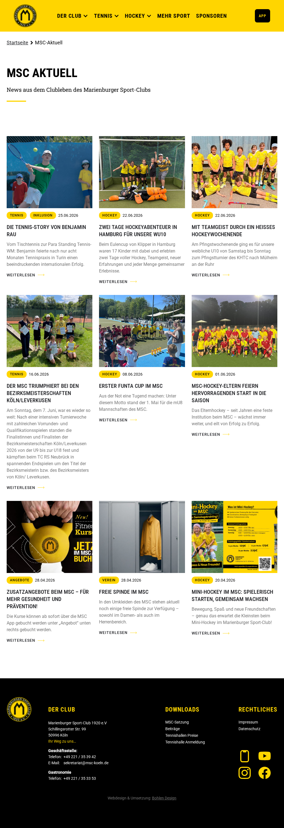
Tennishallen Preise (181, 735)
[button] (72, 16)
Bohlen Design (164, 798)
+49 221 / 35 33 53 (80, 778)
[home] (25, 15)
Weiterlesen (21, 275)
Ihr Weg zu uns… (62, 741)
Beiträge (172, 729)
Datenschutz (249, 729)
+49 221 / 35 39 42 (80, 757)
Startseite (17, 42)
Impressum (248, 722)
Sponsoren (211, 15)
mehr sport (173, 15)
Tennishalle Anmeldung (185, 742)
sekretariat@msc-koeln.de (86, 763)
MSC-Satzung (177, 722)
